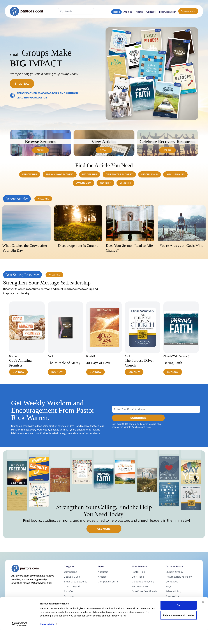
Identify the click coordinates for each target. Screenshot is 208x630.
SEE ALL (40, 150)
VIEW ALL (43, 198)
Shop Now (22, 83)
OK (178, 605)
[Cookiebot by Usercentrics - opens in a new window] (19, 624)
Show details (47, 624)
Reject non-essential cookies (178, 615)
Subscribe (138, 417)
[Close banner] (203, 602)
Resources (187, 11)
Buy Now (18, 371)
